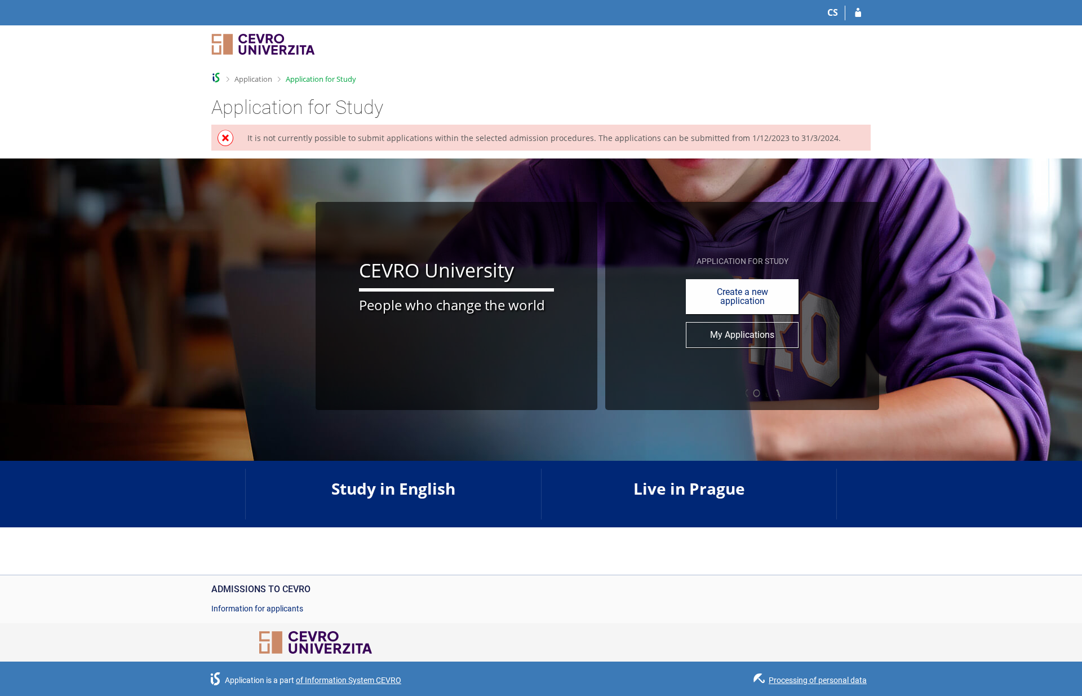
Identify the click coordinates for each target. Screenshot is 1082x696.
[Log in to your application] (858, 13)
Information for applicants (257, 608)
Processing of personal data (818, 680)
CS (832, 12)
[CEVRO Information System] (216, 77)
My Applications (742, 334)
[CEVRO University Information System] (263, 49)
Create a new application (742, 296)
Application (253, 79)
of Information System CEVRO (348, 680)
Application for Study (321, 79)
